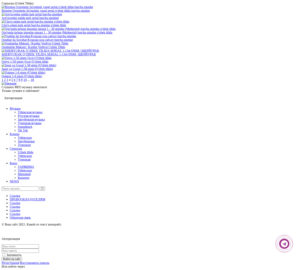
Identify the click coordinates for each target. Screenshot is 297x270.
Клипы (14, 134)
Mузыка (15, 108)
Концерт (23, 177)
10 (25, 80)
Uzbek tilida (25, 152)
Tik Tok (23, 130)
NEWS (14, 181)
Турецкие (24, 145)
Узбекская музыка (30, 112)
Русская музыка (28, 116)
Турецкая (24, 159)
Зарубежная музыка (31, 119)
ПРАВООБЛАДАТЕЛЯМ (27, 199)
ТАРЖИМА (26, 166)
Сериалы (16, 148)
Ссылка (15, 195)
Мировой (24, 174)
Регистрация (10, 263)
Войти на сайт (11, 258)
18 (32, 80)
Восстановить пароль (34, 263)
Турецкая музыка (29, 123)
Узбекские (25, 137)
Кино (13, 163)
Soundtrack (25, 126)
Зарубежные (26, 141)
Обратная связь (20, 217)
